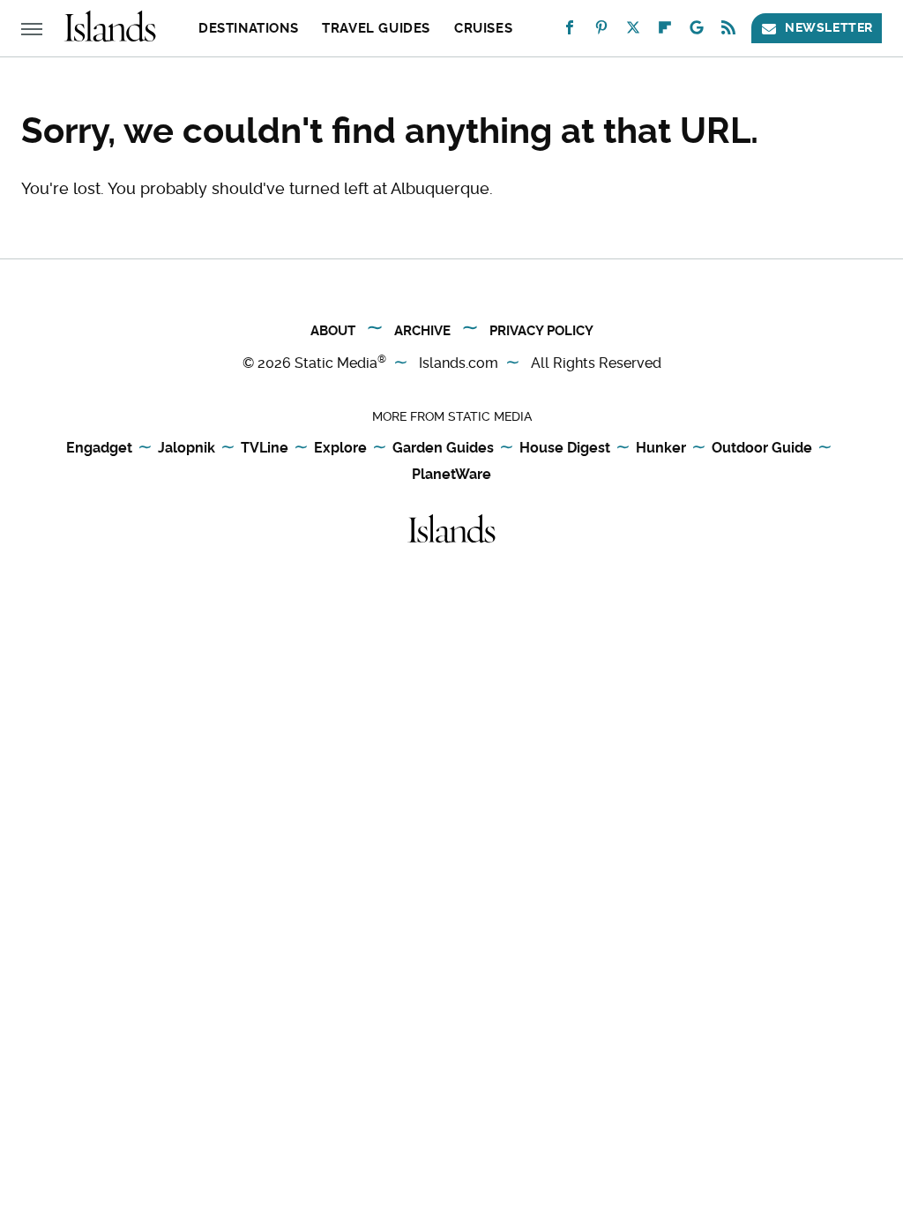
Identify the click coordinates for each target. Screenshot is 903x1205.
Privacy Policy (541, 331)
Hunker (661, 447)
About (332, 331)
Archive (422, 331)
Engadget (99, 447)
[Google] (696, 31)
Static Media (336, 363)
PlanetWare (451, 474)
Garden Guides (443, 447)
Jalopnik (186, 447)
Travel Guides (376, 28)
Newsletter (829, 27)
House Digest (564, 447)
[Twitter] (633, 31)
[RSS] (728, 31)
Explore (340, 447)
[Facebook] (569, 31)
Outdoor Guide (762, 447)
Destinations (248, 28)
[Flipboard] (665, 31)
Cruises (483, 28)
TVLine (264, 447)
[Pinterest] (601, 31)
